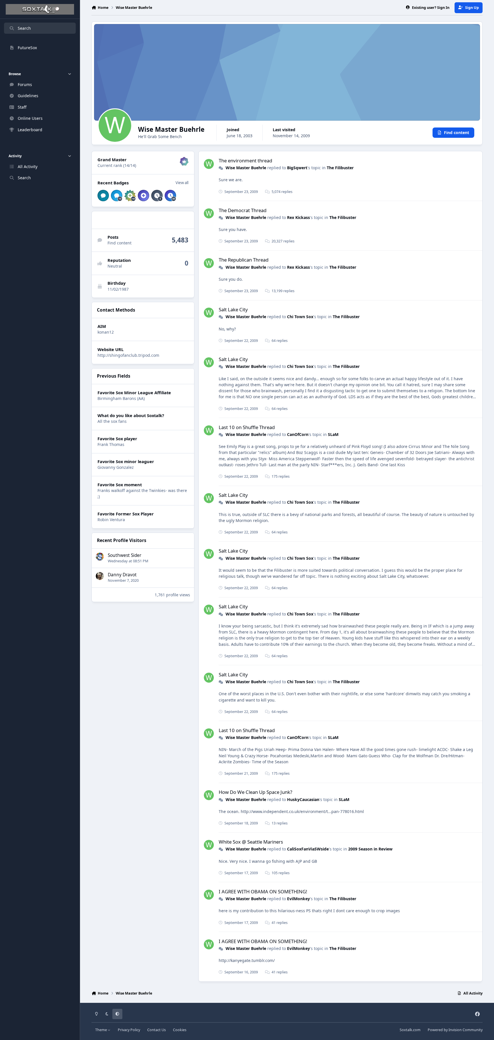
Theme (101, 1029)
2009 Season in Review (370, 849)
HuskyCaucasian (303, 799)
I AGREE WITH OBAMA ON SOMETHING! (263, 891)
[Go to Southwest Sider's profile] (100, 557)
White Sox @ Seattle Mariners (251, 841)
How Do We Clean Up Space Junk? (255, 792)
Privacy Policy (129, 1029)
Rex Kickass (298, 217)
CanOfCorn (297, 434)
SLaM (333, 434)
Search (24, 28)
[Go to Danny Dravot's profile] (100, 576)
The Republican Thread (243, 259)
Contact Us (156, 1029)
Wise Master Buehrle (246, 167)
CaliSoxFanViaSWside (308, 849)
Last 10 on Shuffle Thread (247, 427)
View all (182, 182)
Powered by (455, 1029)
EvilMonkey (298, 898)
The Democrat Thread (242, 210)
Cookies (179, 1029)
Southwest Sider (124, 555)
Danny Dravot (122, 575)
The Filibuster (340, 167)
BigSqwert (297, 167)
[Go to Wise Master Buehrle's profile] (209, 164)
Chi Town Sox (300, 316)
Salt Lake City (233, 309)
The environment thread (245, 160)
